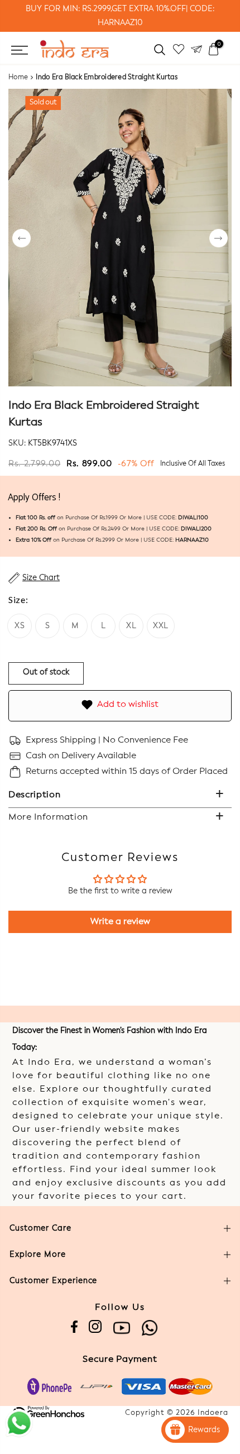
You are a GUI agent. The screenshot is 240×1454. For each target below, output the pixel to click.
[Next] (218, 239)
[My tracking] (196, 49)
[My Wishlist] (178, 49)
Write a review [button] (120, 921)
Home (18, 77)
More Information (48, 817)
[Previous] (21, 239)
